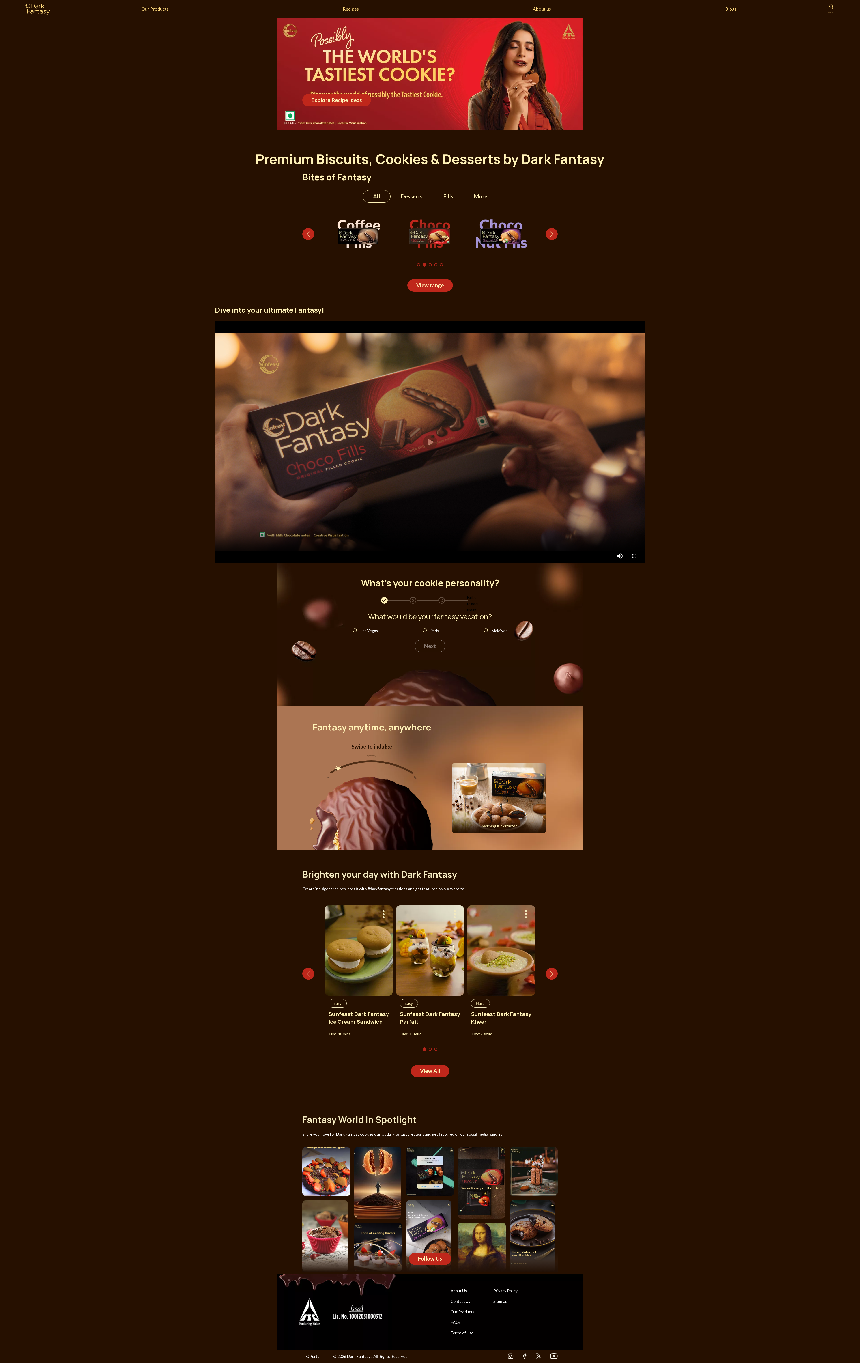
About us (542, 8)
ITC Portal (311, 1356)
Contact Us (460, 1301)
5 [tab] (441, 264)
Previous (308, 234)
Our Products (155, 8)
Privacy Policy (505, 1290)
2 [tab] (424, 264)
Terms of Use (462, 1332)
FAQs (455, 1322)
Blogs (731, 8)
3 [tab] (429, 264)
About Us (459, 1290)
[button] (430, 442)
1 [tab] (418, 264)
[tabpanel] (430, 74)
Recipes (351, 8)
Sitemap (500, 1301)
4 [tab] (435, 265)
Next (552, 234)
